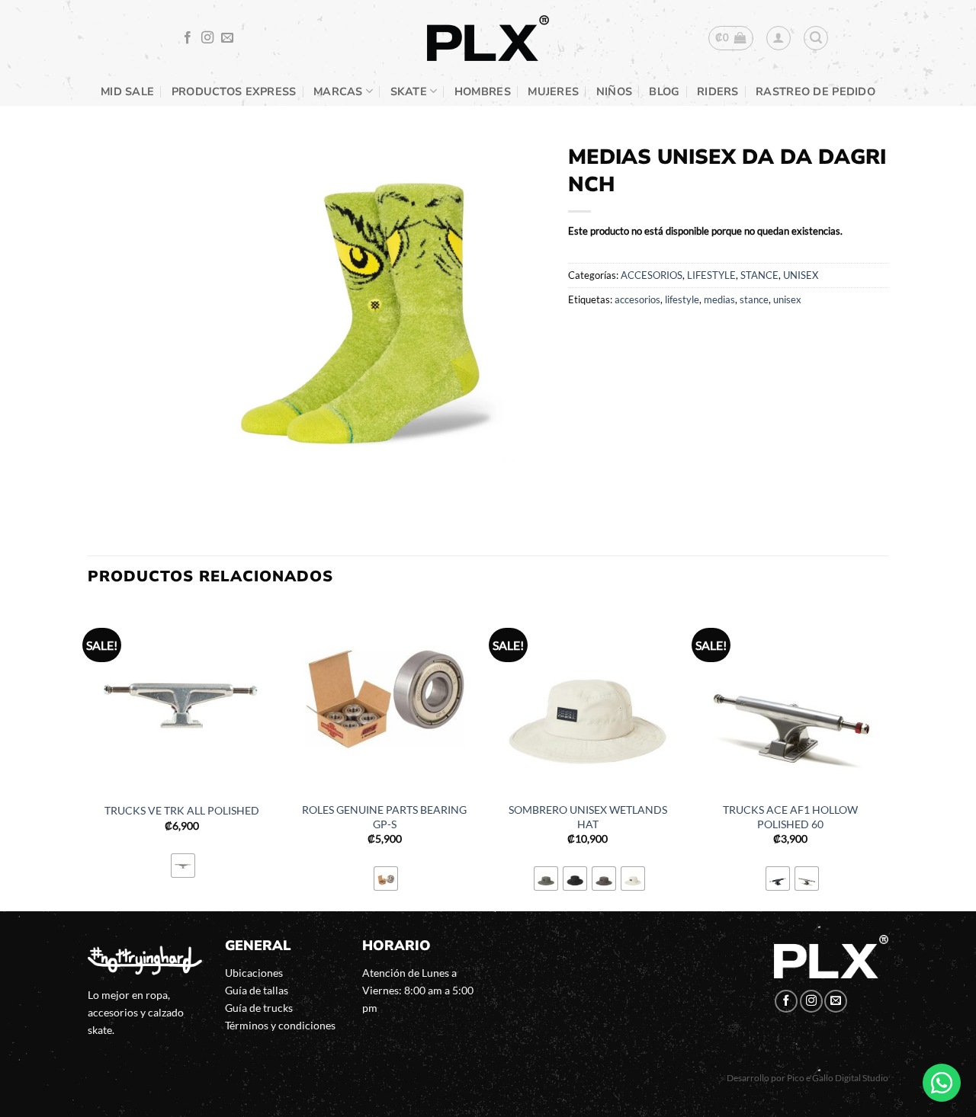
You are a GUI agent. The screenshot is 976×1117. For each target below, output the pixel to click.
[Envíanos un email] (227, 38)
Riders (718, 91)
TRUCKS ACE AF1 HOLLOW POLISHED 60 (790, 817)
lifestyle (682, 299)
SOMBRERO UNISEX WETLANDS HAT (588, 817)
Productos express (234, 91)
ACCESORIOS (651, 275)
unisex (787, 299)
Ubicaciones (254, 972)
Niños (614, 91)
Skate (408, 91)
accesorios (637, 299)
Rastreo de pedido (815, 91)
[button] (730, 38)
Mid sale (127, 91)
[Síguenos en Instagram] (207, 38)
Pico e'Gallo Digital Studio (837, 1078)
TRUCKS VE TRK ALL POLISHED (181, 810)
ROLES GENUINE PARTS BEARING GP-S (384, 817)
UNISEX (800, 275)
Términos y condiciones (280, 1025)
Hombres (482, 91)
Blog (664, 91)
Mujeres (553, 91)
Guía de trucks (259, 1007)
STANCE (759, 275)
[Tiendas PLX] (488, 38)
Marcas (338, 91)
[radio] (183, 865)
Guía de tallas (256, 990)
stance (754, 299)
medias (719, 299)
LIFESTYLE (711, 275)
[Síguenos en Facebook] (187, 38)
